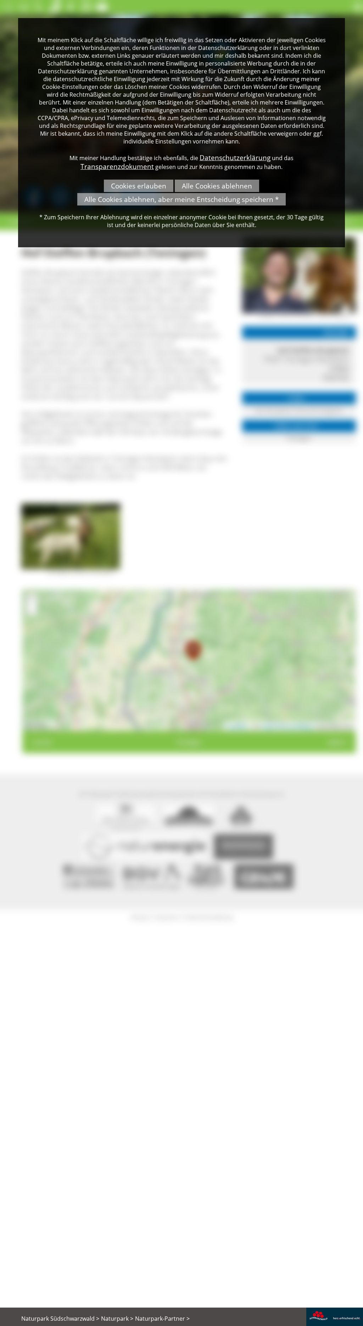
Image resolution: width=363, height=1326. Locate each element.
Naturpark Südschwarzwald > (60, 1318)
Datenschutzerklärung (235, 157)
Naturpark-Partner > (162, 1318)
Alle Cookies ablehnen (217, 185)
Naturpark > (117, 1318)
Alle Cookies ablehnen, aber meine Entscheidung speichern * (181, 199)
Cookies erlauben (138, 185)
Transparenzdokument (117, 166)
